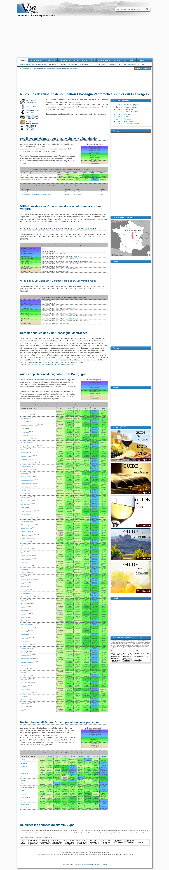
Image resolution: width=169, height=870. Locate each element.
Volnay (22, 700)
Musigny (23, 621)
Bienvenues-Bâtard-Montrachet (29, 425)
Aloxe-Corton (24, 411)
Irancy (22, 562)
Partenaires (96, 864)
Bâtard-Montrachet (26, 418)
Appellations (101, 64)
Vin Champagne (24, 64)
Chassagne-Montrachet (27, 480)
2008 (91, 261)
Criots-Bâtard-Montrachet (28, 538)
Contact (104, 864)
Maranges (23, 586)
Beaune (23, 422)
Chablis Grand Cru (26, 456)
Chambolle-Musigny (26, 466)
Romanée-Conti (25, 655)
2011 (67, 266)
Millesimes (53, 64)
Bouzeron (23, 449)
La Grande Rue (25, 566)
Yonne (22, 710)
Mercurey (23, 600)
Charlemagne (24, 473)
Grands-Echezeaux (26, 555)
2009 (74, 258)
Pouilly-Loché (24, 641)
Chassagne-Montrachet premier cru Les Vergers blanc (35, 176)
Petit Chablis (24, 631)
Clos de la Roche (25, 490)
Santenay (23, 686)
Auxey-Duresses (25, 415)
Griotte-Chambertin (26, 559)
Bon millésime (73, 759)
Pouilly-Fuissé (24, 638)
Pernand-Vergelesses (26, 628)
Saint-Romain (24, 676)
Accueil (77, 864)
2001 (63, 258)
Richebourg (24, 652)
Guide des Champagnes (124, 109)
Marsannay (24, 590)
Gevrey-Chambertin (26, 549)
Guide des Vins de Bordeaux (126, 107)
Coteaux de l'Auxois (26, 528)
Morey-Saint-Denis (26, 617)
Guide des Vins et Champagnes (127, 105)
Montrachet (24, 614)
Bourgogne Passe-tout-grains (29, 446)
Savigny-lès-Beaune (26, 693)
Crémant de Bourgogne (27, 535)
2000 (87, 261)
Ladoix (22, 576)
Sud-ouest (24, 807)
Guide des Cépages (123, 117)
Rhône (23, 801)
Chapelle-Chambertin (26, 470)
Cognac (23, 780)
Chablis (23, 452)
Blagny (22, 428)
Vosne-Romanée (25, 703)
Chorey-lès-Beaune (26, 487)
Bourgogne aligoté (25, 439)
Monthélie (23, 610)
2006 (70, 258)
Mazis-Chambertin (26, 593)
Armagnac (24, 763)
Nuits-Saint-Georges (26, 624)
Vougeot (23, 706)
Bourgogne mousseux (27, 442)
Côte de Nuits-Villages (27, 521)
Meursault (23, 603)
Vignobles (73, 64)
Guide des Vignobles (123, 119)
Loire (22, 790)
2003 (74, 263)
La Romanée (24, 569)
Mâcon (22, 583)
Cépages (63, 64)
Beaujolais (24, 766)
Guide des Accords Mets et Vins (127, 112)
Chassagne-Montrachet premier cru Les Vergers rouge (36, 179)
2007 (77, 263)
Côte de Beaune (25, 514)
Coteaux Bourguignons (27, 525)
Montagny (23, 607)
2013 (77, 268)
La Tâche (23, 573)
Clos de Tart (24, 494)
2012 (81, 263)
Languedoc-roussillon (27, 787)
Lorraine (23, 794)
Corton (22, 507)
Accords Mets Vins (39, 64)
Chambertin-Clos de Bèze (28, 463)
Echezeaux (24, 542)
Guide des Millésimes (123, 114)
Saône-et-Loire (25, 689)
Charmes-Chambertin (26, 476)
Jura (22, 783)
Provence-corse (25, 797)
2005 (77, 256)
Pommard (23, 634)
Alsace (23, 759)
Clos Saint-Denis (25, 504)
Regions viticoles (86, 64)
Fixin (22, 545)
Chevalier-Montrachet (26, 483)
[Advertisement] (84, 38)
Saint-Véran (24, 679)
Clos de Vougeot (25, 497)
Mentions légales (86, 864)
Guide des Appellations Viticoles (127, 124)
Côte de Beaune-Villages (27, 518)
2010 (77, 258)
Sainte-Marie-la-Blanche (27, 682)
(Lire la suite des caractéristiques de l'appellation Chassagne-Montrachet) (46, 365)
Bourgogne (24, 435)
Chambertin (24, 459)
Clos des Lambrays (26, 500)
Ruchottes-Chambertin (27, 662)
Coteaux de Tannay (26, 531)
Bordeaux (24, 770)
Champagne (24, 777)
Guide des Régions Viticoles (126, 121)
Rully (22, 665)
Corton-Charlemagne (26, 511)
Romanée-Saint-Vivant (27, 658)
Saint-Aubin (24, 669)
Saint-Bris (23, 672)
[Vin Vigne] (37, 16)
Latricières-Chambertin (27, 579)
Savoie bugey (25, 804)
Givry (22, 552)
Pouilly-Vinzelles (25, 645)
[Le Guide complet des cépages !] (131, 593)
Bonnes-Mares (25, 432)
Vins (124, 64)
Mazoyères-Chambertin (27, 597)
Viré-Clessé (24, 696)
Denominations (114, 64)
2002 (74, 256)
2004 (67, 258)
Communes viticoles (136, 64)
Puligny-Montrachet (26, 648)
